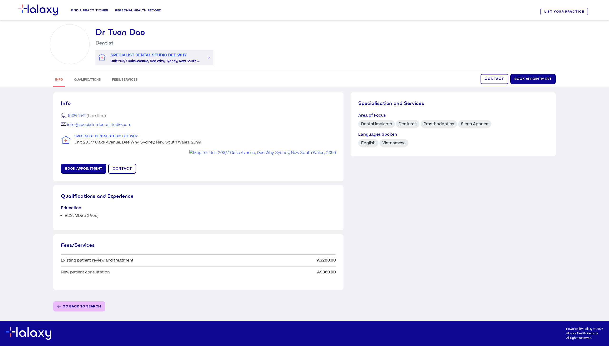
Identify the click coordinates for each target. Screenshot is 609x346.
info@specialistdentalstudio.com (99, 125)
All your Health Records (582, 333)
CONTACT (494, 79)
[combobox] (149, 58)
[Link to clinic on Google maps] (198, 153)
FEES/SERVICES (125, 79)
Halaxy (588, 329)
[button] (208, 57)
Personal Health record (138, 10)
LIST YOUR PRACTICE (564, 11)
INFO (59, 79)
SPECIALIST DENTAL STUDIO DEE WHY (106, 136)
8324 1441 (77, 116)
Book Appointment (533, 79)
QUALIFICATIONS (87, 79)
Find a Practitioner (89, 10)
